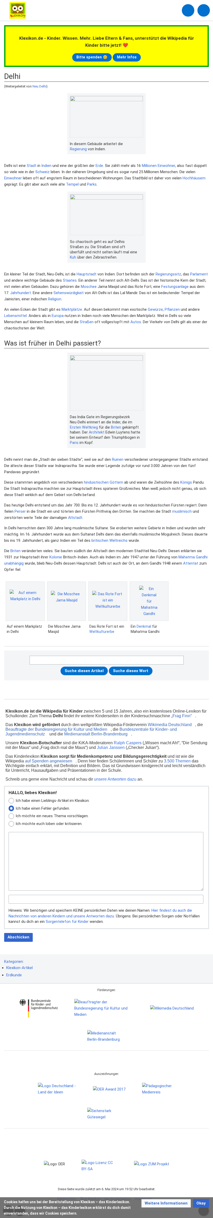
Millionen (149, 165)
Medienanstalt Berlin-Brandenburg (96, 734)
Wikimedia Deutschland (170, 724)
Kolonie (55, 557)
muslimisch (182, 511)
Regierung (78, 149)
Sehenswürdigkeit (69, 292)
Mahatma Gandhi (193, 557)
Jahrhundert (20, 292)
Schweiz (42, 172)
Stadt (31, 165)
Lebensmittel (15, 315)
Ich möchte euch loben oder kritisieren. (49, 823)
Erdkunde (14, 975)
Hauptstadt (86, 274)
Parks (92, 184)
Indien (46, 165)
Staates (70, 280)
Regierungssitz (168, 274)
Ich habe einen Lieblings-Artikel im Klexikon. (53, 800)
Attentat (190, 563)
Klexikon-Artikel (19, 967)
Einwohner (166, 165)
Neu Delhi (39, 86)
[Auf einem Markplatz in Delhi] (25, 601)
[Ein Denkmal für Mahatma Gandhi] (149, 601)
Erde (99, 165)
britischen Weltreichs (109, 540)
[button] (166, 1203)
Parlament (199, 274)
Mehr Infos (127, 57)
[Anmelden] (188, 10)
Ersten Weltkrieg (84, 427)
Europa (58, 315)
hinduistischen (96, 482)
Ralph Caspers (128, 743)
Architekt (96, 432)
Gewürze (155, 309)
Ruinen (117, 459)
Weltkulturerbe (101, 632)
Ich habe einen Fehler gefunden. (43, 808)
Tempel (72, 184)
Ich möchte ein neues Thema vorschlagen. (52, 816)
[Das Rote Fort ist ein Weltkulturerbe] (108, 601)
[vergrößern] (140, 144)
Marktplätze (72, 309)
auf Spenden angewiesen (48, 761)
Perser (20, 511)
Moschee (89, 286)
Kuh (73, 257)
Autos (135, 322)
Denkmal (144, 626)
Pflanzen (172, 309)
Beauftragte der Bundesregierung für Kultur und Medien (56, 729)
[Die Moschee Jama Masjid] (66, 601)
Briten (116, 427)
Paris (74, 443)
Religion (54, 299)
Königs (186, 482)
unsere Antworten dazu (115, 779)
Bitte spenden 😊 (92, 57)
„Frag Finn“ (181, 716)
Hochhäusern (194, 178)
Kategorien (13, 961)
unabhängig (14, 563)
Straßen (87, 322)
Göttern (116, 482)
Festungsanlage (175, 286)
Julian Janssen (111, 747)
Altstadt (75, 517)
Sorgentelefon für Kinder (67, 921)
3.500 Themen (177, 761)
